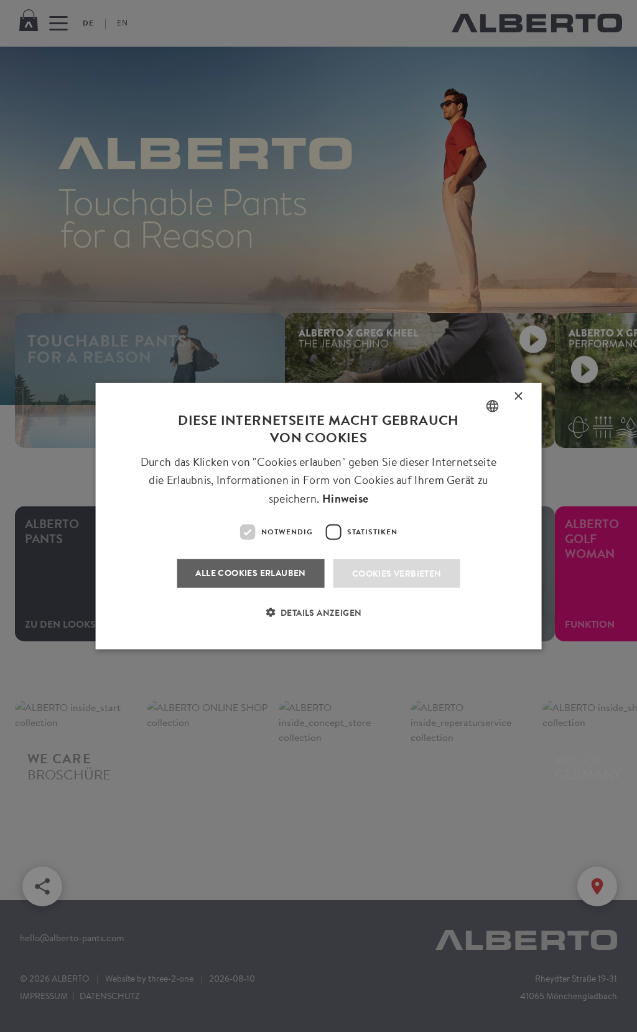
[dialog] (318, 516)
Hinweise (345, 498)
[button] (319, 620)
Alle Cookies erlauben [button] (250, 573)
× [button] (518, 398)
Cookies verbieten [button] (397, 573)
